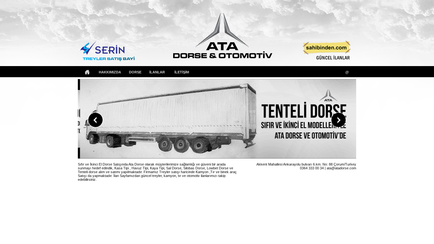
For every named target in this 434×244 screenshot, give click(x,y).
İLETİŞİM (181, 72)
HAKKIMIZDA (110, 72)
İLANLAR (157, 72)
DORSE (135, 72)
